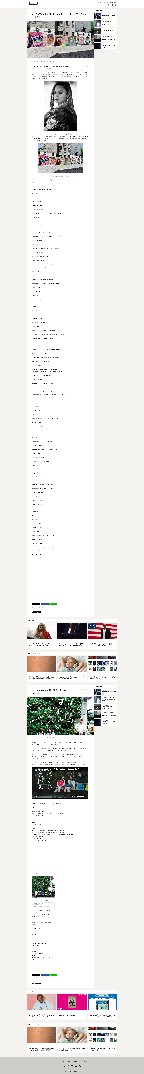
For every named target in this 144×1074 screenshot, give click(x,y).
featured (61, 1013)
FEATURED (113, 2)
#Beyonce (34, 607)
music (33, 11)
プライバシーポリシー (87, 1061)
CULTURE (106, 2)
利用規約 (76, 1061)
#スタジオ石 (43, 979)
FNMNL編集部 (42, 61)
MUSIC (92, 2)
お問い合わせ (66, 1061)
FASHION (98, 2)
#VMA (43, 607)
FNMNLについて (55, 1061)
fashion (30, 1013)
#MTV (39, 607)
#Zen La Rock (35, 979)
